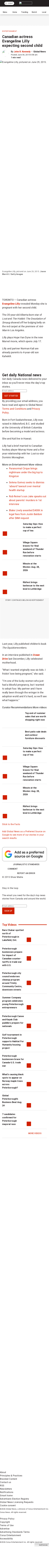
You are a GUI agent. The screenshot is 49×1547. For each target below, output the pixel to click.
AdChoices (43, 1545)
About (3, 1472)
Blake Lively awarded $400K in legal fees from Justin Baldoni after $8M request (26, 514)
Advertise (5, 1528)
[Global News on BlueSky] (20, 1469)
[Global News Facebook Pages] (20, 1317)
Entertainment (9, 31)
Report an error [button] (26, 873)
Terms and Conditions (14, 408)
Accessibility (6, 1538)
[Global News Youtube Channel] (20, 1360)
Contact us (5, 1482)
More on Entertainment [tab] (15, 464)
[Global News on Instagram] (20, 1382)
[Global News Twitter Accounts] (20, 1338)
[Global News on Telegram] (20, 1447)
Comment (13, 869)
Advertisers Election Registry (14, 1499)
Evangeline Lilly (11, 303)
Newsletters (6, 1489)
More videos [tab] (35, 464)
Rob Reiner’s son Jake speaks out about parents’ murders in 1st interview (27, 500)
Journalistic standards (26, 864)
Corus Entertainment (10, 1535)
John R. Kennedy (22, 51)
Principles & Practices (11, 1475)
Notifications (6, 1492)
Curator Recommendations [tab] (17, 707)
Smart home (6, 1495)
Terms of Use (6, 1525)
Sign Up (8, 911)
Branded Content (8, 1479)
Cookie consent (8, 1505)
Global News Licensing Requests (16, 1502)
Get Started (11, 396)
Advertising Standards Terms (15, 1532)
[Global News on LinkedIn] (20, 1404)
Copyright (5, 1522)
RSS (2, 1485)
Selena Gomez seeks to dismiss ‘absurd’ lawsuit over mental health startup (26, 486)
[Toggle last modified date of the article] (39, 54)
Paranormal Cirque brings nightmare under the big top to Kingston (26, 472)
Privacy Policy (7, 1518)
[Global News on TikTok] (20, 1425)
